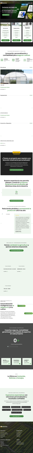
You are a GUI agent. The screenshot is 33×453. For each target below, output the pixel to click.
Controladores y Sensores (27, 35)
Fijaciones (27, 32)
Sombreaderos (5, 35)
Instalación (16, 35)
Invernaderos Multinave (5, 32)
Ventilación (27, 30)
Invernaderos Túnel (5, 30)
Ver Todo (31, 67)
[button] (1, 11)
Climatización (16, 32)
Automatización (16, 30)
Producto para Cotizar (5, 87)
